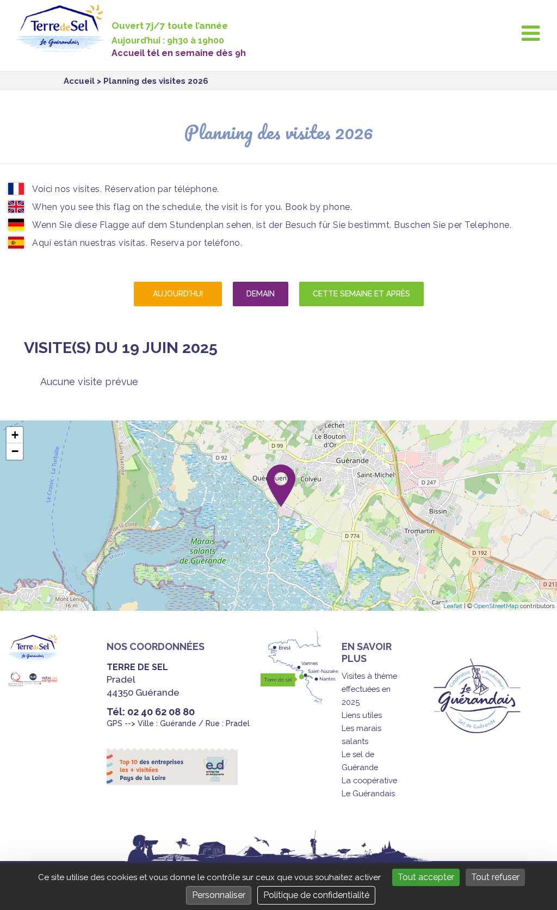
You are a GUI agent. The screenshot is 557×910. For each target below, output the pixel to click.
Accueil (79, 81)
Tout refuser (495, 877)
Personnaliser (218, 895)
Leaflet (452, 606)
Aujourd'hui (178, 293)
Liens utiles (362, 715)
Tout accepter (426, 877)
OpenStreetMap (496, 606)
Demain (260, 293)
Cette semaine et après (361, 293)
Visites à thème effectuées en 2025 (369, 689)
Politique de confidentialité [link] (316, 895)
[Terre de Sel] (64, 49)
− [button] (14, 451)
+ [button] (14, 435)
